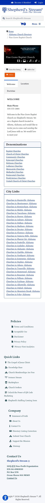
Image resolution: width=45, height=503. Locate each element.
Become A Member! (22, 3)
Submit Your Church (21, 436)
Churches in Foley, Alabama (18, 294)
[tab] (11, 83)
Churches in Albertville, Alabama (20, 285)
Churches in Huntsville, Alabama (20, 200)
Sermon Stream (15, 377)
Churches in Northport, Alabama (20, 255)
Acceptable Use (20, 332)
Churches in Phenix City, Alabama (21, 239)
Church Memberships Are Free (21, 372)
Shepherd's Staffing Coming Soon (22, 400)
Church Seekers (15, 387)
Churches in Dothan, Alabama (19, 223)
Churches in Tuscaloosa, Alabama (20, 213)
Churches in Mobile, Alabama (19, 210)
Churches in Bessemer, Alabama (20, 275)
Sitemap (16, 446)
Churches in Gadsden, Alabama (19, 246)
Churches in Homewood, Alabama (20, 272)
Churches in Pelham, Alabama (19, 278)
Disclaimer (19, 337)
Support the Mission (21, 441)
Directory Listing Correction (25, 431)
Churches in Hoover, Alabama (19, 216)
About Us (16, 421)
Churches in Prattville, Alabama (20, 242)
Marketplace (13, 382)
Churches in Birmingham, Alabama (21, 207)
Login (40, 3)
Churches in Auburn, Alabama (19, 220)
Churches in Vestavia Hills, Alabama (22, 236)
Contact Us (15, 426)
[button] (5, 497)
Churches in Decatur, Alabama (19, 229)
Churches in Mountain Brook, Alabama (23, 291)
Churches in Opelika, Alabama (19, 252)
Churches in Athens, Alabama (19, 265)
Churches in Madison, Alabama (19, 226)
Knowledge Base (15, 367)
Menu (35, 24)
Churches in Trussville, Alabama (20, 268)
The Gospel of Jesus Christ (19, 362)
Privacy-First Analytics (24, 347)
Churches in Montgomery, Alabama (21, 203)
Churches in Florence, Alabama (19, 233)
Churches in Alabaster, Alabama (20, 249)
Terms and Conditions (24, 327)
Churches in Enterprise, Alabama (20, 259)
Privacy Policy (20, 342)
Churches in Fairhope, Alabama (19, 281)
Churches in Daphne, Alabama (19, 262)
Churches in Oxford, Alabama (19, 288)
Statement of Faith (20, 416)
